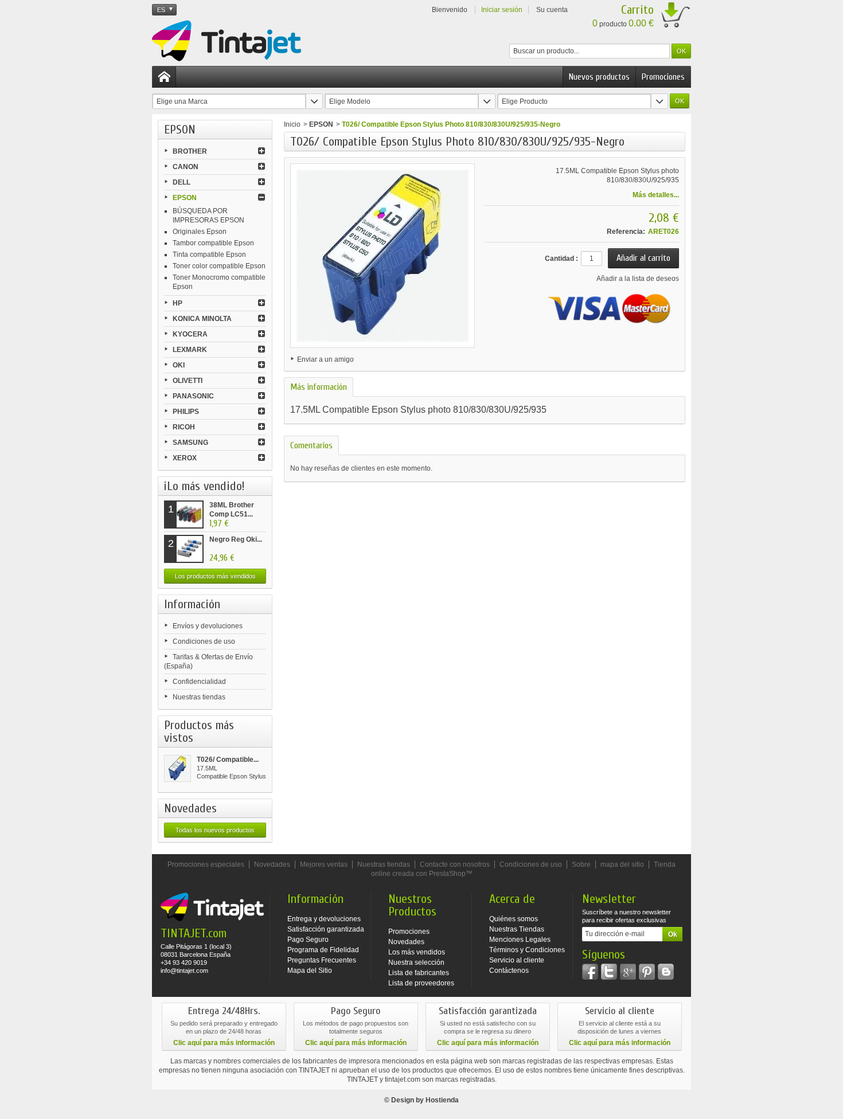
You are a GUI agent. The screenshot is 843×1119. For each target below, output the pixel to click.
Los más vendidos (416, 952)
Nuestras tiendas (199, 697)
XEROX (185, 458)
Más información (318, 387)
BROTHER (190, 151)
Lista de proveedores (421, 983)
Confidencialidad (199, 682)
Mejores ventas (324, 864)
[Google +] (628, 972)
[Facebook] (590, 972)
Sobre (581, 864)
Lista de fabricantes (418, 973)
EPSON (185, 198)
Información (192, 604)
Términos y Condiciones (527, 950)
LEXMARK (190, 350)
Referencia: (626, 232)
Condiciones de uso (204, 641)
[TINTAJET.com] (226, 40)
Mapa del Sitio (309, 971)
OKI (179, 365)
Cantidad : (561, 259)
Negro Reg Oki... (235, 539)
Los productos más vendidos (215, 576)
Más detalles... (656, 195)
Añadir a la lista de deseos (637, 279)
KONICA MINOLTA (202, 319)
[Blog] (666, 972)
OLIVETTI (187, 381)
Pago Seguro (308, 940)
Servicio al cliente (516, 960)
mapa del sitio (622, 864)
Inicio (292, 124)
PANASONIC (193, 396)
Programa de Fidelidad (323, 950)
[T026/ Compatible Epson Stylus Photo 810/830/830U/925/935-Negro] (177, 768)
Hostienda (442, 1100)
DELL (181, 182)
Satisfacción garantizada (325, 929)
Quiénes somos (513, 919)
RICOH (184, 427)
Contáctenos (509, 971)
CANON (185, 167)
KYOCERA (190, 334)
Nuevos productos (599, 77)
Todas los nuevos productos (215, 830)
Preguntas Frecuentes (321, 960)
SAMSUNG (190, 443)
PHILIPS (186, 412)
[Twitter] (609, 972)
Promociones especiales (205, 864)
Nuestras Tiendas (516, 929)
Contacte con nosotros (455, 864)
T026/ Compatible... (228, 760)
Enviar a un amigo (325, 359)
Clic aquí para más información (224, 1043)
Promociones (663, 77)
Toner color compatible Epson (219, 266)
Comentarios (311, 445)
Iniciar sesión (501, 10)
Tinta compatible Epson (209, 255)
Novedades (190, 808)
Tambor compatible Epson (213, 243)
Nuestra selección (416, 962)
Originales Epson (200, 232)
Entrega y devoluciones (324, 919)
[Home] (164, 76)
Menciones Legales (520, 940)
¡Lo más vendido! (204, 486)
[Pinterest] (647, 972)
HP (177, 303)
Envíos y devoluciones (208, 626)
